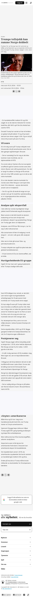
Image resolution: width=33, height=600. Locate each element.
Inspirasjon (5, 551)
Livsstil (3, 547)
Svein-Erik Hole (14, 577)
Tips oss (5, 530)
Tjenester (4, 555)
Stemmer (4, 542)
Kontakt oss (7, 524)
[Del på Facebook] (13, 91)
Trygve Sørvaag (18, 575)
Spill (2, 560)
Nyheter (4, 538)
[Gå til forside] (7, 3)
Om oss (3, 564)
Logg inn (19, 3)
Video (3, 569)
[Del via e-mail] (19, 91)
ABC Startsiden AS (7, 588)
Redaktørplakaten (12, 582)
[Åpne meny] (26, 3)
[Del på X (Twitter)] (16, 91)
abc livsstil (18, 595)
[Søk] (31, 3)
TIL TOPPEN (5, 515)
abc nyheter (7, 595)
